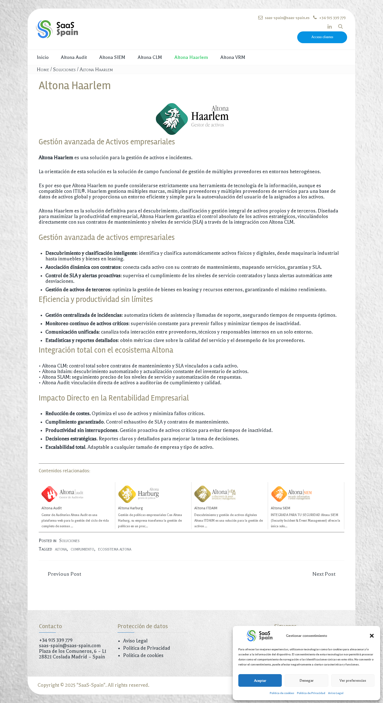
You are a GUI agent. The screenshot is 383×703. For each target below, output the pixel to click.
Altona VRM (232, 57)
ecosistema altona (114, 549)
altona (61, 549)
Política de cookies (282, 693)
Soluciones (64, 69)
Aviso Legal (335, 693)
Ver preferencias (353, 680)
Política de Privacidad (311, 693)
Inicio (43, 57)
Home (43, 69)
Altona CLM (150, 57)
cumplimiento (82, 549)
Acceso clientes (322, 37)
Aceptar (260, 680)
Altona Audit (74, 57)
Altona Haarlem (191, 57)
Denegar (306, 680)
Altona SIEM (112, 57)
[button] (372, 636)
